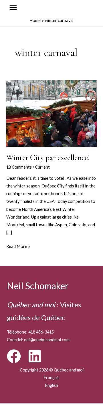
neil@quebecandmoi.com (47, 339)
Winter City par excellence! (48, 157)
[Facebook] (14, 356)
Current (42, 167)
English (51, 385)
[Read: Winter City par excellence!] (51, 112)
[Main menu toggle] (13, 7)
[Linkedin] (35, 356)
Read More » (18, 247)
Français (51, 377)
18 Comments (19, 167)
